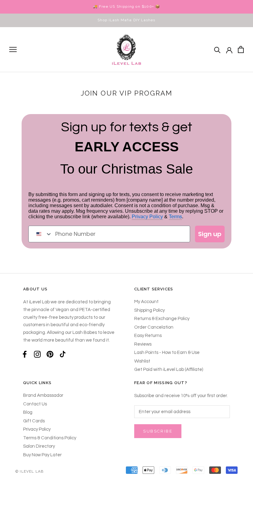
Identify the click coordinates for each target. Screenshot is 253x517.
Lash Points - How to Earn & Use (167, 352)
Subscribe (157, 431)
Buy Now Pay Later (42, 455)
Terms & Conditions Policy (49, 438)
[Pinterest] (50, 354)
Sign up (210, 234)
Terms (175, 216)
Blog (27, 412)
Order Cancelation (153, 327)
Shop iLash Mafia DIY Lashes (126, 20)
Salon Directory (39, 446)
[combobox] (40, 234)
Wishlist (142, 361)
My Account (146, 301)
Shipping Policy (149, 310)
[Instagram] (37, 354)
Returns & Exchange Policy (161, 318)
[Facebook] (24, 354)
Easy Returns (148, 335)
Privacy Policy (147, 216)
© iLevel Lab (29, 471)
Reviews (142, 344)
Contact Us (35, 404)
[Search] (217, 49)
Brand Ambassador (43, 395)
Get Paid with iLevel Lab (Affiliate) (168, 369)
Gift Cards (34, 421)
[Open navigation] (13, 49)
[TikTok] (62, 354)
